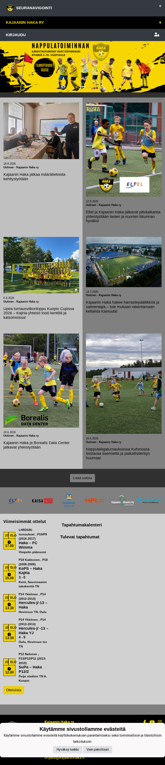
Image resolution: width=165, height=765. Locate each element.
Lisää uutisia (82, 478)
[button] (12, 66)
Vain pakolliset (98, 749)
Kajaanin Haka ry (83, 22)
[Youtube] (150, 722)
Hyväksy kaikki (68, 749)
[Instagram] (158, 722)
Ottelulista (13, 690)
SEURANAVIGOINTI (88, 7)
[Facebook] (143, 722)
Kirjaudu (16, 35)
